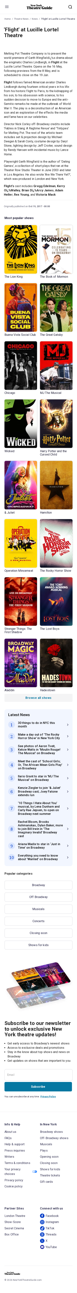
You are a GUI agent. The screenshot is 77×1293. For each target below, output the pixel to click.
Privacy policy (13, 1180)
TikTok (50, 1228)
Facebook (52, 1216)
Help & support (14, 1144)
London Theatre (14, 1216)
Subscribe (38, 1086)
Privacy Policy (48, 1096)
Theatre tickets (50, 1175)
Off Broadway (38, 897)
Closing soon (38, 933)
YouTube (51, 1247)
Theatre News (21, 19)
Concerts (38, 921)
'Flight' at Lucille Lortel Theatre (58, 19)
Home (7, 19)
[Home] (40, 7)
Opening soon (49, 1156)
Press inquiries (14, 1150)
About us (10, 1132)
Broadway (38, 885)
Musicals (38, 909)
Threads (51, 1234)
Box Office (11, 1234)
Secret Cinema (14, 1228)
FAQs (8, 1138)
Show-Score (12, 1222)
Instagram (52, 1222)
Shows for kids (38, 945)
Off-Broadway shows (54, 1138)
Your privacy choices (12, 1172)
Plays (44, 1150)
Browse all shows (38, 698)
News (35, 19)
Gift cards (46, 1181)
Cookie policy (13, 1186)
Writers (9, 1156)
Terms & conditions (17, 1163)
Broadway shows (51, 1132)
